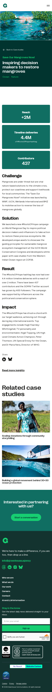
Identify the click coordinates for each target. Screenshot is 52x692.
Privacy (11, 683)
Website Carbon (33, 666)
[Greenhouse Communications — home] (5, 6)
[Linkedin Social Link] (10, 567)
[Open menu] (48, 5)
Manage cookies (21, 683)
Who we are (8, 577)
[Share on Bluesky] (10, 359)
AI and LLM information (13, 600)
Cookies (4, 683)
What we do (8, 582)
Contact (6, 595)
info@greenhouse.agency (16, 560)
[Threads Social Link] (4, 567)
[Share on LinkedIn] (4, 359)
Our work (6, 586)
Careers (6, 591)
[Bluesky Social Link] (21, 567)
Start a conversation (26, 517)
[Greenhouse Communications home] (5, 540)
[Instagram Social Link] (15, 567)
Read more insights (13, 370)
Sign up (26, 628)
